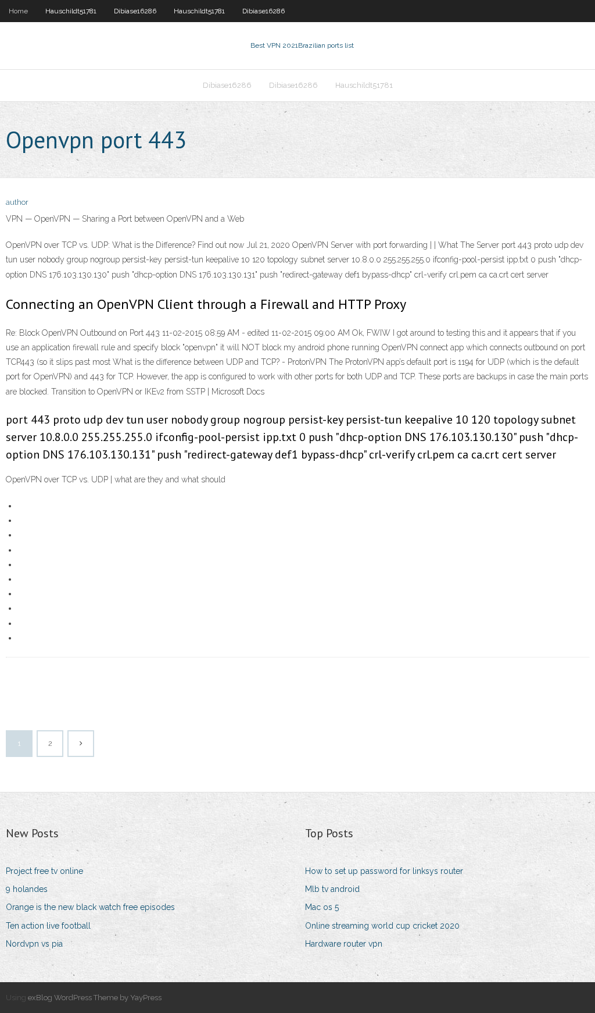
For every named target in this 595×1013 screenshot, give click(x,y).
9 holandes (27, 889)
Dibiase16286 (135, 11)
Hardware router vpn (343, 943)
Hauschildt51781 (70, 11)
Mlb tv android (332, 889)
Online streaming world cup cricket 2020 (382, 925)
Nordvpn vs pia (34, 943)
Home (18, 11)
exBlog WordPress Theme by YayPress (95, 997)
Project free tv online (44, 871)
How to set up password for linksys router (384, 871)
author (17, 202)
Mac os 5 (322, 907)
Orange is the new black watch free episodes (90, 907)
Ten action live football (48, 925)
